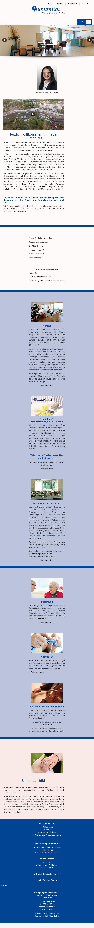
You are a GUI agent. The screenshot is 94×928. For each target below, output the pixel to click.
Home (50, 3)
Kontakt (60, 3)
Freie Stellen (72, 3)
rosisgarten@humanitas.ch (40, 554)
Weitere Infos (47, 560)
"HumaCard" (48, 724)
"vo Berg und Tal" (39, 280)
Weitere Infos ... (48, 468)
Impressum (86, 3)
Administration (42, 618)
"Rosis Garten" (28, 184)
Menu (81, 21)
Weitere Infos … (48, 385)
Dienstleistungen (46, 186)
